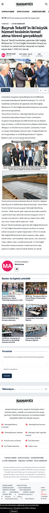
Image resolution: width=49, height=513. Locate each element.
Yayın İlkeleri (29, 499)
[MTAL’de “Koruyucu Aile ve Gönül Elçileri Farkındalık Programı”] (36, 288)
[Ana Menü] (2, 4)
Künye (19, 496)
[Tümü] (46, 389)
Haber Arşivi (32, 446)
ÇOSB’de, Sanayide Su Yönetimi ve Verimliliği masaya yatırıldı (11, 340)
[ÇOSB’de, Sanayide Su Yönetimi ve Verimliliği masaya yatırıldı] (13, 330)
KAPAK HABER (8, 12)
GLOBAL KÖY (7, 494)
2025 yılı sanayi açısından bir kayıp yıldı (20, 18)
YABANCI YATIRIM (25, 461)
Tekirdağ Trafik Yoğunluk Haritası (36, 434)
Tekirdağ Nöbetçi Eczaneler (9, 426)
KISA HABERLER (40, 461)
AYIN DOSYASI (23, 12)
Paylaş (6, 90)
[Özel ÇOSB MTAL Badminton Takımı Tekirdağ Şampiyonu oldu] (13, 288)
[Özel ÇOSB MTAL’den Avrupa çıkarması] (13, 310)
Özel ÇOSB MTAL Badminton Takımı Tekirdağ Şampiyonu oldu (12, 298)
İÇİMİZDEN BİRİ (38, 12)
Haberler (5, 24)
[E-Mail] (17, 269)
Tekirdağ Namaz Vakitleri (14, 432)
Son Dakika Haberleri (11, 446)
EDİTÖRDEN (14, 492)
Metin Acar (19, 264)
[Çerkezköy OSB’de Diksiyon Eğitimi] (36, 330)
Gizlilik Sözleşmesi (25, 494)
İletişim (8, 496)
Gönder (7, 376)
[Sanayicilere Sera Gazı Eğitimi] (36, 310)
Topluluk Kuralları (11, 499)
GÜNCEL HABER (29, 492)
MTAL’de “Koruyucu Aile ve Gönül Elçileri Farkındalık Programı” (36, 298)
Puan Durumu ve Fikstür (12, 441)
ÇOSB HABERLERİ (18, 24)
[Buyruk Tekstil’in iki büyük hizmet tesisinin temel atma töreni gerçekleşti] (24, 73)
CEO (4, 492)
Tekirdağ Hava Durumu (37, 424)
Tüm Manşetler (33, 441)
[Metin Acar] (7, 266)
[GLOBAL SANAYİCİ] (24, 4)
